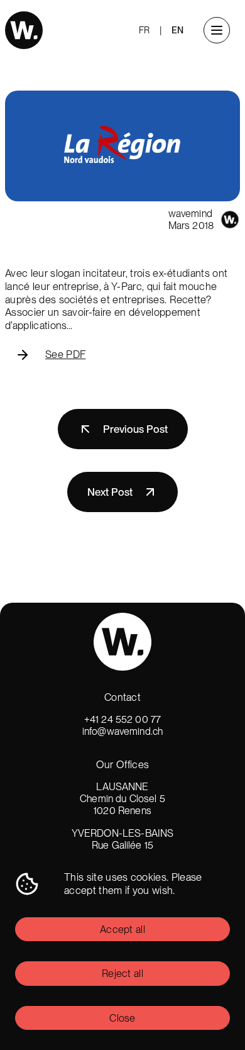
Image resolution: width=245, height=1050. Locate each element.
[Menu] (217, 30)
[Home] (24, 30)
